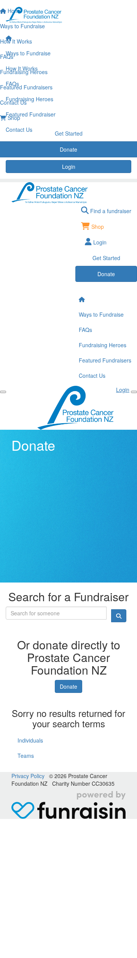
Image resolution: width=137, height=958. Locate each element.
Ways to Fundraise (28, 53)
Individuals (30, 740)
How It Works (22, 68)
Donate (68, 686)
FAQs (12, 83)
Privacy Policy (28, 776)
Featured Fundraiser (31, 114)
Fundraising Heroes (29, 99)
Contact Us (19, 129)
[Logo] (68, 15)
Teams (26, 755)
